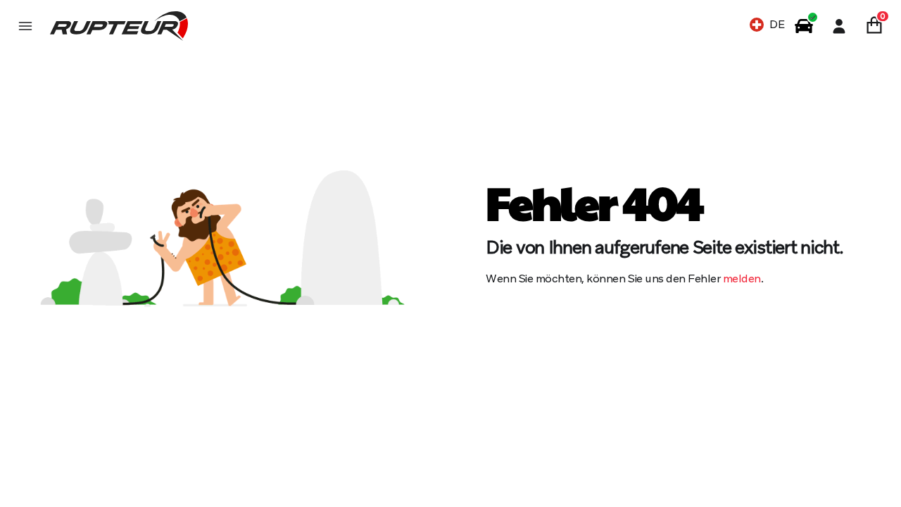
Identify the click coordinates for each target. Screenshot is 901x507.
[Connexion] (839, 26)
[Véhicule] (804, 26)
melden (742, 278)
